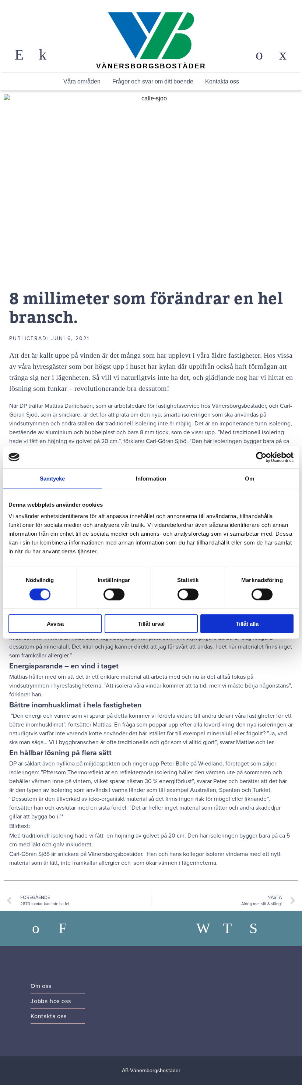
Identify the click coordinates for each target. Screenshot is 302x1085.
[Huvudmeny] (283, 55)
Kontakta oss (222, 81)
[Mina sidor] (259, 55)
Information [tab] (151, 478)
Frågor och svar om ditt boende (152, 81)
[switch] (113, 594)
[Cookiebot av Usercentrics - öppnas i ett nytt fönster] (261, 457)
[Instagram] (233, 928)
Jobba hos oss (51, 1001)
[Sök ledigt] (69, 928)
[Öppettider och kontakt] (43, 55)
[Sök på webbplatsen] (19, 55)
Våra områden (82, 81)
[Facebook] (206, 928)
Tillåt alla (247, 624)
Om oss (41, 986)
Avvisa (55, 624)
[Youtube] (259, 928)
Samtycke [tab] (52, 478)
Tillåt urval (151, 624)
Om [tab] (249, 478)
